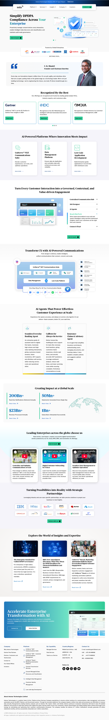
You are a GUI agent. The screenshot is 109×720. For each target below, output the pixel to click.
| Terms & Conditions (33, 712)
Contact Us (7, 660)
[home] (20, 7)
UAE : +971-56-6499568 (88, 651)
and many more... (54, 56)
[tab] (84, 200)
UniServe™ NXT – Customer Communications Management (33, 654)
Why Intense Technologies (11, 648)
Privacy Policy (44, 712)
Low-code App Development (34, 688)
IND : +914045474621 (87, 657)
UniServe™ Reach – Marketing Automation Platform (32, 660)
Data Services (50, 651)
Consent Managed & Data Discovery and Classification (34, 672)
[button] (3, 3)
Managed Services (52, 648)
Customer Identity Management (31, 682)
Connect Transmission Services (32, 666)
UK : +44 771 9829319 (88, 654)
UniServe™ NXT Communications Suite (32, 649)
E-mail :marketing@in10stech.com (91, 648)
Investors (72, 7)
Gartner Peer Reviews (10, 651)
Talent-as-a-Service (52, 654)
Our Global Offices (9, 663)
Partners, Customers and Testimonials (11, 656)
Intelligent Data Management (33, 678)
